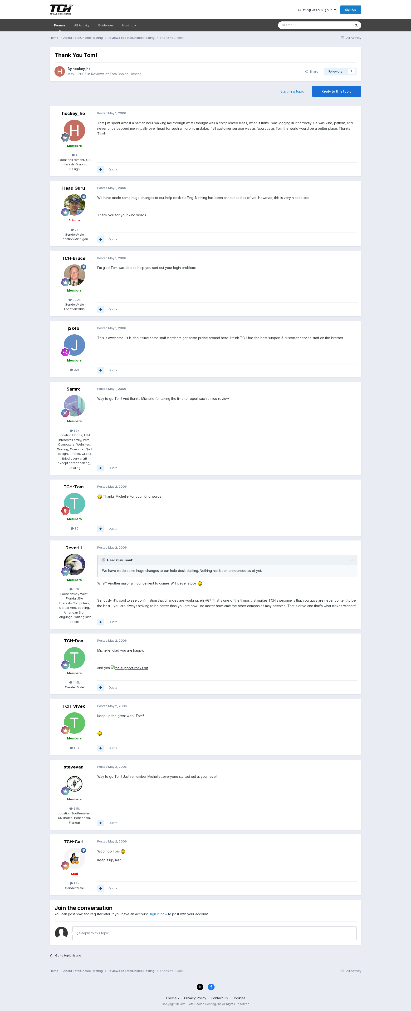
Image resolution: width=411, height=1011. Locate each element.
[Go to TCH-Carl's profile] (74, 858)
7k (76, 230)
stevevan (73, 766)
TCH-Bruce (73, 258)
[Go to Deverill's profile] (74, 564)
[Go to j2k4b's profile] (74, 345)
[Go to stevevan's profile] (74, 784)
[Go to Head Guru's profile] (74, 205)
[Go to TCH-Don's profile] (74, 658)
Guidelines (106, 25)
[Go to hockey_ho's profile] (59, 71)
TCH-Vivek (73, 706)
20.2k (76, 300)
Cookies (238, 998)
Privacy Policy (195, 998)
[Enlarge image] (129, 668)
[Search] (356, 25)
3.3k (76, 589)
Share (313, 71)
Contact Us (219, 998)
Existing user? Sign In (316, 10)
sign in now (158, 914)
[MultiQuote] (100, 169)
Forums (60, 25)
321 (76, 370)
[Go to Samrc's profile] (74, 405)
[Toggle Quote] (104, 560)
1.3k (76, 430)
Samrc (74, 389)
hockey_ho (82, 69)
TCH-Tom (74, 486)
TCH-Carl (73, 841)
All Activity (81, 25)
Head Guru (73, 188)
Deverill (73, 547)
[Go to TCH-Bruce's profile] (74, 275)
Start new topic (292, 91)
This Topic (336, 25)
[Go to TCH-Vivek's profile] (74, 723)
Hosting (128, 25)
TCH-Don (73, 640)
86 (76, 528)
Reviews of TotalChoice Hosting (116, 74)
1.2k (76, 883)
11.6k (76, 682)
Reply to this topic (337, 91)
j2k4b (73, 328)
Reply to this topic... (95, 933)
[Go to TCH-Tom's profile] (74, 503)
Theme (172, 998)
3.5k (76, 808)
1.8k (76, 748)
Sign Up (350, 9)
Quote (112, 169)
